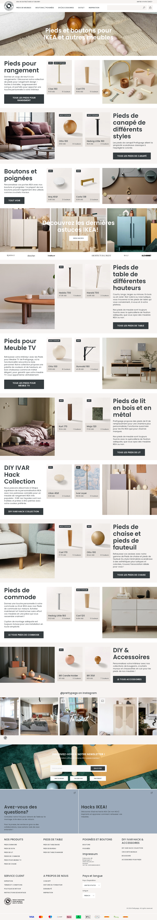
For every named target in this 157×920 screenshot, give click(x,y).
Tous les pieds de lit (129, 452)
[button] (39, 716)
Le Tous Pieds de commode (23, 634)
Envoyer (98, 768)
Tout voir (14, 200)
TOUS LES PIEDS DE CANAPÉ (132, 155)
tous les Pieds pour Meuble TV (24, 384)
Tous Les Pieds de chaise (131, 574)
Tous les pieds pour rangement (24, 99)
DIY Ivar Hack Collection (23, 511)
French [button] (87, 896)
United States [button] (90, 885)
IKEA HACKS (78, 238)
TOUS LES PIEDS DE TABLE (130, 325)
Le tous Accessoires (129, 679)
